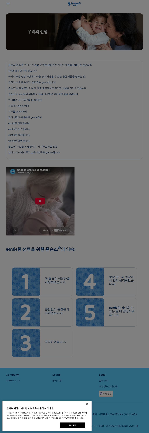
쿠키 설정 (73, 425)
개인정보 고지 (67, 418)
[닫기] (87, 404)
